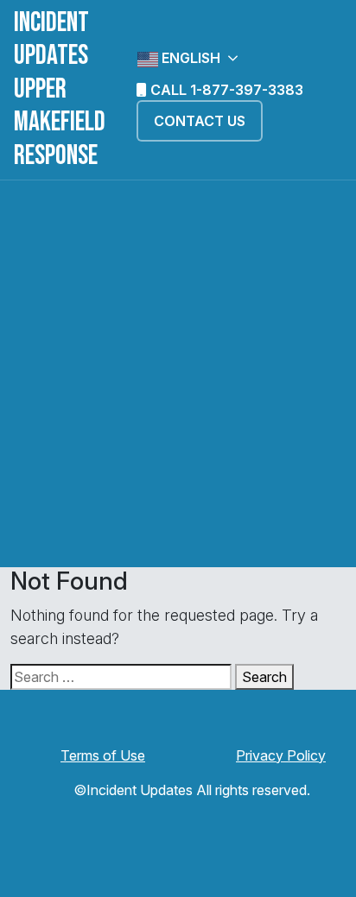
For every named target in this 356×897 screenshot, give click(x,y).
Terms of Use (102, 755)
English (189, 57)
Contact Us (199, 120)
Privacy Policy (281, 755)
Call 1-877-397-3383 (225, 89)
